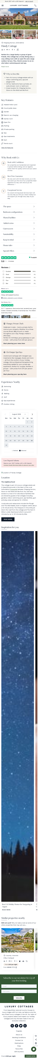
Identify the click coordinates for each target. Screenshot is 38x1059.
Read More (8, 519)
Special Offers (8, 250)
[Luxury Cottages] (19, 5)
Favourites (19, 1049)
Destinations (19, 1043)
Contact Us (19, 1040)
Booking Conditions (19, 1037)
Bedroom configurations (12, 212)
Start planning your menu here (14, 343)
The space (7, 206)
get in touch (29, 1)
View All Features (7, 148)
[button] (2, 5)
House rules (7, 245)
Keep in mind (8, 239)
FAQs (19, 1046)
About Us (19, 1035)
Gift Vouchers (19, 1051)
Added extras (8, 223)
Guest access (8, 228)
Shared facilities (9, 217)
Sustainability (8, 234)
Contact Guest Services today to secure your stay (19, 465)
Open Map (19, 481)
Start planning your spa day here (14, 374)
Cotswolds (13, 489)
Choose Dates (30, 1056)
